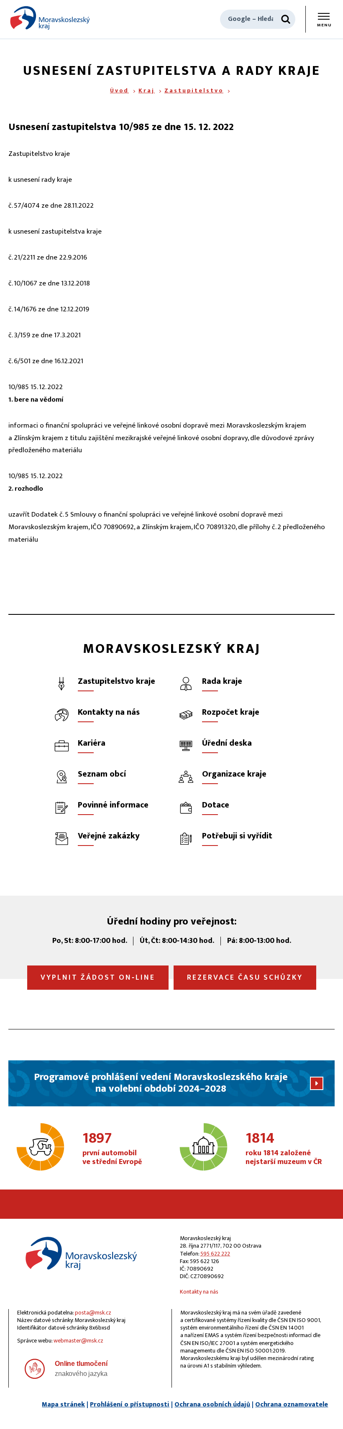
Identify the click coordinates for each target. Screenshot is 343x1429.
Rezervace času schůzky (245, 977)
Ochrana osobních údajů (212, 1404)
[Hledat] (285, 19)
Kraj (146, 90)
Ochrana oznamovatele (291, 1404)
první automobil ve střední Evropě (112, 1149)
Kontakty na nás (199, 1292)
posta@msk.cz (93, 1312)
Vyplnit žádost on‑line (98, 977)
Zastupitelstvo (193, 90)
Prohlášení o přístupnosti (129, 1404)
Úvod (119, 90)
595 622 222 (215, 1253)
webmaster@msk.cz (78, 1340)
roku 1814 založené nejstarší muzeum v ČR (284, 1149)
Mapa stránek (63, 1404)
